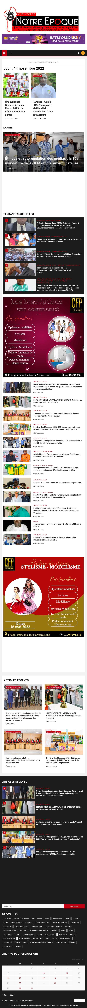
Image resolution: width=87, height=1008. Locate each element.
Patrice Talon (37, 938)
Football (54, 930)
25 (55, 983)
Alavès (16, 919)
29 (20, 988)
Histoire (68, 264)
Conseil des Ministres (59, 922)
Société (47, 282)
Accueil (4, 1000)
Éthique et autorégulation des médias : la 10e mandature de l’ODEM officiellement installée (57, 442)
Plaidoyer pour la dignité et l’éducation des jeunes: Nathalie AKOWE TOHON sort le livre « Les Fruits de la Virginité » (56, 510)
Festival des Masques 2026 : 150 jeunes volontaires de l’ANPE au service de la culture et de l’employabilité (56, 428)
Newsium (63, 1005)
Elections (23, 930)
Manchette (63, 934)
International (42, 266)
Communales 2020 (42, 922)
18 (55, 978)
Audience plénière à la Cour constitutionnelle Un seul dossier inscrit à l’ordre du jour (56, 414)
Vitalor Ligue (8, 946)
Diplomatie (56, 264)
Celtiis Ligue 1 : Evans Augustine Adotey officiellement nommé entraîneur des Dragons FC (42, 158)
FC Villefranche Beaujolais (39, 930)
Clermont (28, 922)
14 (8, 978)
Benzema (25, 919)
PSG (47, 938)
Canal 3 (75, 919)
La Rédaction (14, 1000)
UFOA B (72, 942)
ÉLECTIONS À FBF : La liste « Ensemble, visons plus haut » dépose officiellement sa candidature (57, 496)
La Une (17, 135)
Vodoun (18, 946)
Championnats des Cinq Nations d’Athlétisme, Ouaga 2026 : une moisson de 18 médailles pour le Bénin (55, 469)
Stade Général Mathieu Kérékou (41, 942)
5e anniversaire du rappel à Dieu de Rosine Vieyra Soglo (57, 483)
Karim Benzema (28, 934)
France (63, 930)
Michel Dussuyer (9, 938)
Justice (50, 266)
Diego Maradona (36, 926)
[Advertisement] (43, 193)
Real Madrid (8, 942)
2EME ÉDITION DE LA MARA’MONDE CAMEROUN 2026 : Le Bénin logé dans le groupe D (57, 401)
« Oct (4, 995)
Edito (54, 250)
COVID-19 (7, 926)
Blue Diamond (37, 919)
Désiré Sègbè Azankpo (54, 926)
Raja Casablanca (65, 938)
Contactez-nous (27, 1000)
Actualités (9, 76)
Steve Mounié (61, 942)
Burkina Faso (57, 919)
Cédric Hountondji (21, 926)
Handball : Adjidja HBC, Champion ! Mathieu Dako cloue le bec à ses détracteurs (43, 108)
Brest (47, 919)
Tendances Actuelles (58, 222)
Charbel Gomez (16, 922)
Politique (60, 250)
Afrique (48, 250)
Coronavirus (75, 922)
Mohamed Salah (24, 938)
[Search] (78, 53)
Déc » (12, 995)
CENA (6, 922)
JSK (17, 934)
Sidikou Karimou (21, 942)
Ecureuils (68, 926)
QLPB (54, 938)
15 (20, 978)
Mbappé (73, 934)
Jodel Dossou (8, 934)
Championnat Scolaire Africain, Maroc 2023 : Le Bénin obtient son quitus (15, 108)
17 (43, 978)
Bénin (67, 919)
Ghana (71, 930)
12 (67, 973)
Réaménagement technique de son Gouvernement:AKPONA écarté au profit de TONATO (55, 255)
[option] (43, 153)
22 (20, 983)
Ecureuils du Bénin (10, 930)
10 (43, 973)
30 (32, 988)
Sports (23, 135)
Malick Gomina (50, 934)
